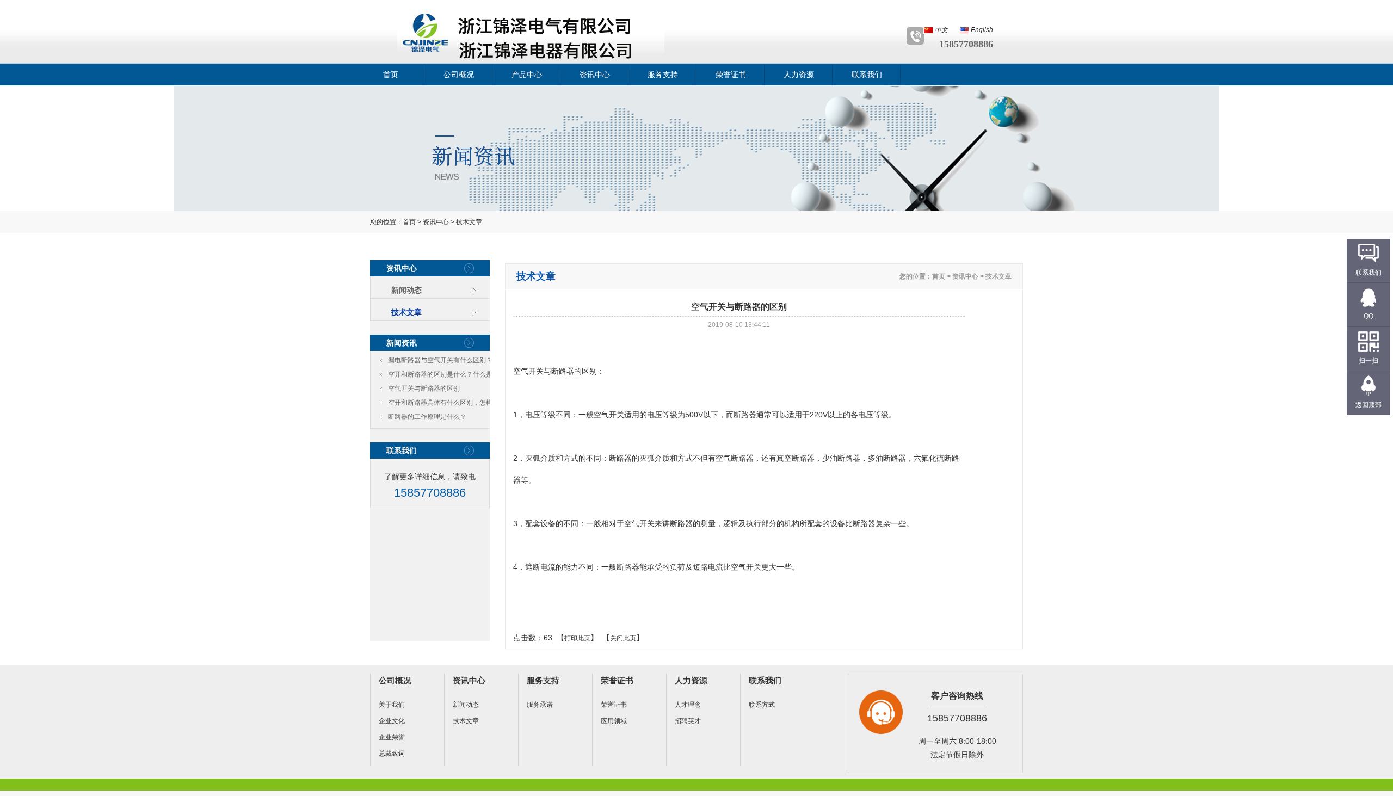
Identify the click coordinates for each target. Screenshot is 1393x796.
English (982, 30)
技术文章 (469, 222)
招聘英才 (688, 721)
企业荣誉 (392, 737)
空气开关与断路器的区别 (424, 388)
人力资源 (799, 74)
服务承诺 (540, 704)
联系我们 (867, 74)
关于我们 (392, 704)
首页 (390, 74)
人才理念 (688, 704)
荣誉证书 (731, 74)
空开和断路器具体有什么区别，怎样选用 (443, 404)
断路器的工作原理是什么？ (427, 417)
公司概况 (458, 74)
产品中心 (526, 74)
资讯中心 (595, 74)
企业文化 (392, 721)
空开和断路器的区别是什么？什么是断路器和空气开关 (443, 376)
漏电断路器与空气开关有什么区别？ (440, 360)
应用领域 (614, 721)
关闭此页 (623, 638)
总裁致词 (392, 753)
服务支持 (663, 74)
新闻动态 (406, 290)
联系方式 (762, 704)
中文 (941, 30)
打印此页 (577, 638)
